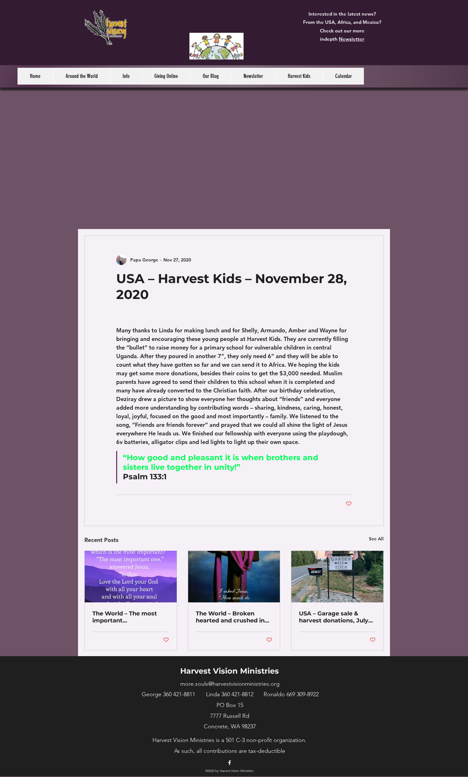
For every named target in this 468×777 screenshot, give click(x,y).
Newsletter (351, 39)
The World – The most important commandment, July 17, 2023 (127, 617)
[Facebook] (229, 763)
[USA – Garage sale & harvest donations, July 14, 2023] (337, 576)
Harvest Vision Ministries (229, 671)
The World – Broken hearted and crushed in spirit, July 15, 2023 (230, 617)
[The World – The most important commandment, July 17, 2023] (131, 576)
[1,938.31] (216, 43)
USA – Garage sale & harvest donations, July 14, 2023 (333, 617)
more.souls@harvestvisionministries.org (230, 683)
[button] (81, 76)
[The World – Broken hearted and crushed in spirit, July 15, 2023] (234, 576)
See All (376, 539)
